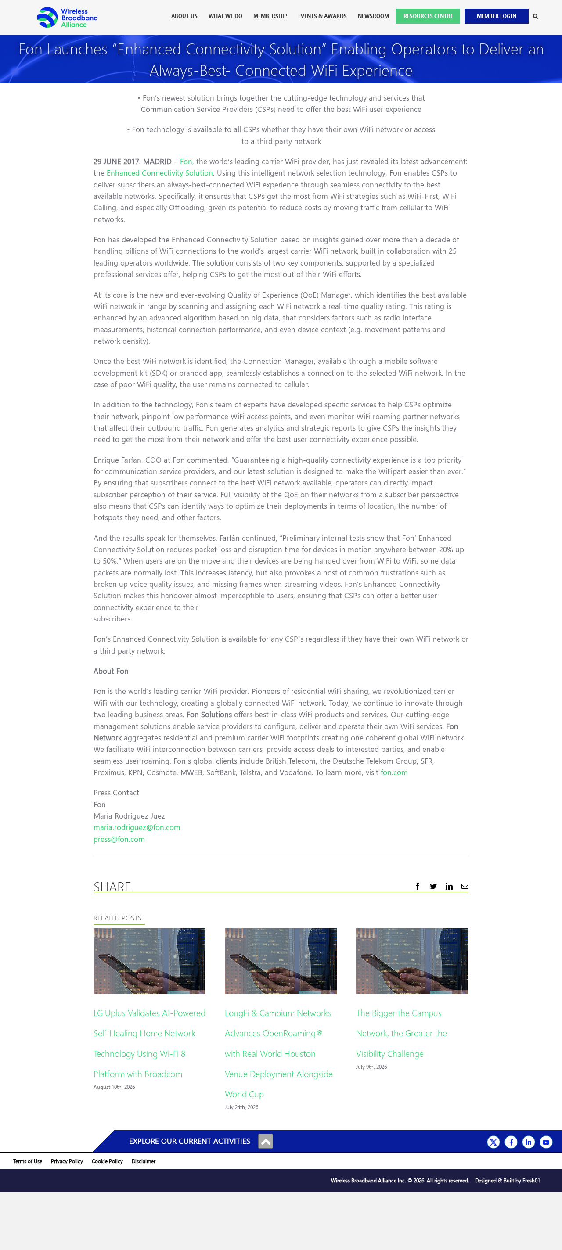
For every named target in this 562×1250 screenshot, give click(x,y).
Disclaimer (143, 1161)
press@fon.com (119, 839)
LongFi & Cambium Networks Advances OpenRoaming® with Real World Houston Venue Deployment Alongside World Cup (279, 1052)
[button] (535, 16)
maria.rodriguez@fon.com (137, 827)
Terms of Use (27, 1161)
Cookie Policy (107, 1161)
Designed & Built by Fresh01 (507, 1180)
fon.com (394, 772)
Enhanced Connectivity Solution (160, 173)
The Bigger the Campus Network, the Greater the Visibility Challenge (401, 1032)
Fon (186, 161)
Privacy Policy (67, 1161)
